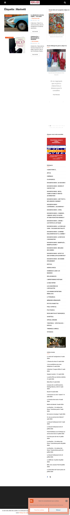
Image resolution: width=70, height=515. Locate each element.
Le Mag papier (51, 283)
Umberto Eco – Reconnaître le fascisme (35, 38)
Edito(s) (49, 264)
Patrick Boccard (35, 18)
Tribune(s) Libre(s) (53, 328)
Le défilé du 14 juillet (52, 460)
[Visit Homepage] (35, 2)
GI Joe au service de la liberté (55, 417)
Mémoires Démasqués (53, 300)
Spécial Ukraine (52, 320)
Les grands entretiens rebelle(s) (54, 292)
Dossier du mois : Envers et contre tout (55, 187)
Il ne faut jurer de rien (53, 436)
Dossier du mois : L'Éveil (54, 210)
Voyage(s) (50, 332)
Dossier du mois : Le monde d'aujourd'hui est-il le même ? (56, 232)
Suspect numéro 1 (52, 374)
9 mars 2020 (34, 43)
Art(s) (49, 173)
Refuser (58, 510)
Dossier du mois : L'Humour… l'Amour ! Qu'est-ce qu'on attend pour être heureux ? (56, 215)
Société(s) (9, 16)
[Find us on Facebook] (47, 477)
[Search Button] (65, 2)
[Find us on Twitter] (50, 477)
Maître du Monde (51, 404)
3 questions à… (51, 169)
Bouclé (49, 391)
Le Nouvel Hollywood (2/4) (54, 455)
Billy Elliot (49, 382)
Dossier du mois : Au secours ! (56, 182)
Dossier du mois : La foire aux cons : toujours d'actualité (56, 227)
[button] (66, 501)
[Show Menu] (5, 2)
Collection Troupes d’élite (54, 369)
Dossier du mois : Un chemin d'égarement (55, 260)
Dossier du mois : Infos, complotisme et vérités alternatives (54, 193)
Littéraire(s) (9, 37)
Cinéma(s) (50, 176)
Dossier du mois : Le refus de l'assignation (56, 238)
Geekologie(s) (51, 267)
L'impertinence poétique (54, 279)
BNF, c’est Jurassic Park (53, 464)
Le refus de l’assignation (53, 356)
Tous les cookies (39, 510)
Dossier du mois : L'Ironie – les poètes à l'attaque (55, 222)
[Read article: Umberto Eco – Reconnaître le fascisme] (16, 44)
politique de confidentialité (56, 157)
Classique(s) (51, 179)
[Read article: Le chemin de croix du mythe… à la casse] (16, 23)
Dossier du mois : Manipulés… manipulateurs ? (56, 243)
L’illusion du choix (52, 361)
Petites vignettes (52, 303)
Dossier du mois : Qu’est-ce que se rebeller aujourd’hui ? (56, 254)
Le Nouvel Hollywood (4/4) (54, 422)
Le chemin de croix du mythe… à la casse (37, 15)
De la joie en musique (53, 414)
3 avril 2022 (34, 20)
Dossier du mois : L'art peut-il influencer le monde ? (56, 200)
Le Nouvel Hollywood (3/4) (54, 426)
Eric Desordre (35, 41)
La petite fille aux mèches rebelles (56, 377)
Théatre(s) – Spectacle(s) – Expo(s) (55, 324)
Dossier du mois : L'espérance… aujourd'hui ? (55, 205)
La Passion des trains (53, 399)
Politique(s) (51, 310)
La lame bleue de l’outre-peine (55, 469)
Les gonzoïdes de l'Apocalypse (52, 287)
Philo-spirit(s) (51, 306)
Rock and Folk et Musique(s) (56, 313)
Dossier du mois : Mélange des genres (55, 249)
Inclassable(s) (51, 276)
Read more (36, 31)
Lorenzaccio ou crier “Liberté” (55, 394)
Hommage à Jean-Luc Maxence (53, 272)
